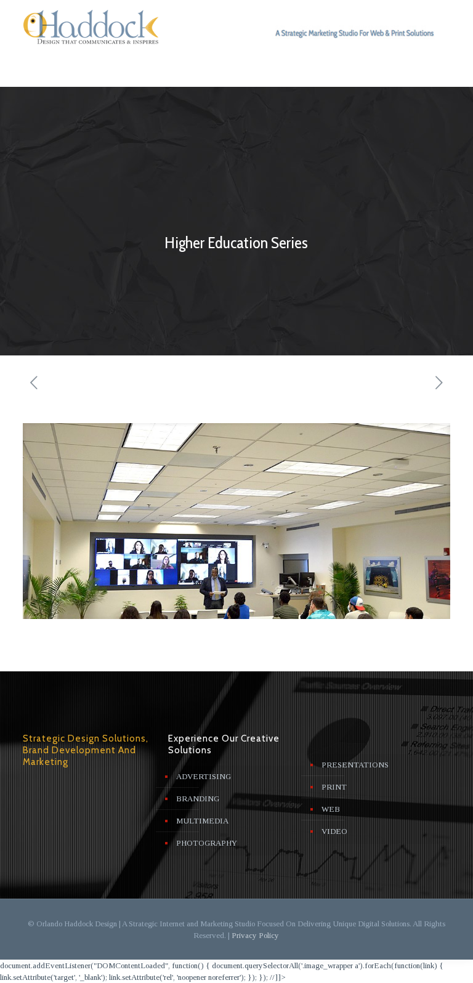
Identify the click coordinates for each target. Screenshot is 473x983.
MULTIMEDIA (202, 820)
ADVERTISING (203, 776)
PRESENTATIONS (355, 764)
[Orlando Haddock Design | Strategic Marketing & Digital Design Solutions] (94, 28)
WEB (330, 809)
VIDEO (334, 831)
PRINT (334, 786)
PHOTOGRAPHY (206, 842)
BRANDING (197, 798)
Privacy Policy (255, 935)
